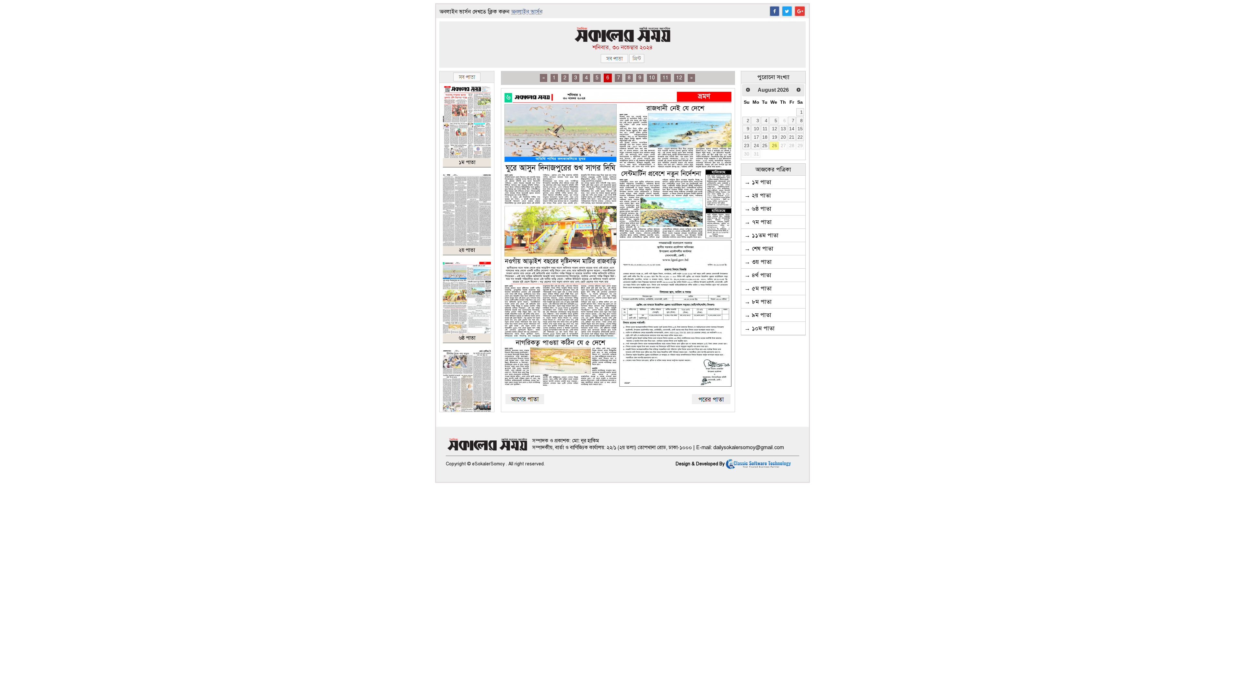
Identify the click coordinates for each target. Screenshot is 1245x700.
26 (774, 145)
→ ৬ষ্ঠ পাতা (757, 208)
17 (756, 137)
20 (783, 137)
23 (746, 145)
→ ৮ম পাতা (758, 301)
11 (666, 78)
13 (783, 128)
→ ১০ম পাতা (759, 328)
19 (774, 137)
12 (679, 78)
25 (764, 145)
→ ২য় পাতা (757, 195)
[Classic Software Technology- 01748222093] (758, 464)
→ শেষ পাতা (758, 248)
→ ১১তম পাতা (761, 235)
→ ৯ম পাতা (757, 315)
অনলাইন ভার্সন (526, 11)
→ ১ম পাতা (757, 182)
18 (764, 137)
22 (800, 137)
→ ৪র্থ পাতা (757, 275)
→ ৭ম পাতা (758, 222)
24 (756, 145)
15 (800, 128)
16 (746, 137)
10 (652, 78)
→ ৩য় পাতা (758, 261)
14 (791, 128)
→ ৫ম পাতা (758, 288)
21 (791, 137)
